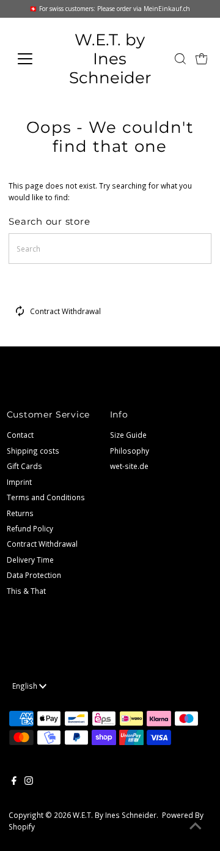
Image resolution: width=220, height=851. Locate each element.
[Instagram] (28, 782)
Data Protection (34, 575)
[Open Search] (180, 58)
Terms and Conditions (46, 497)
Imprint (19, 482)
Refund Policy (30, 528)
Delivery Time (30, 559)
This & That (26, 591)
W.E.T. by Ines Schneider (110, 58)
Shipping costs (33, 450)
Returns (20, 513)
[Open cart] (202, 58)
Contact (20, 435)
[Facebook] (14, 782)
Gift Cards (24, 466)
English (25, 686)
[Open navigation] (32, 58)
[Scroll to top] (195, 826)
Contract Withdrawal (65, 311)
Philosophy (129, 450)
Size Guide (128, 435)
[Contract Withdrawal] (20, 313)
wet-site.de (129, 466)
